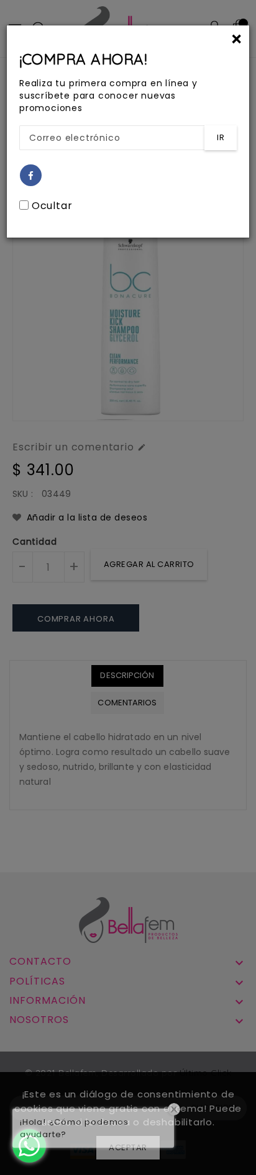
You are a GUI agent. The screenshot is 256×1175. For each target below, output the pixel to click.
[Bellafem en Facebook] (31, 176)
